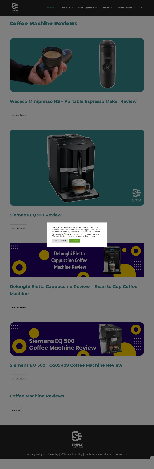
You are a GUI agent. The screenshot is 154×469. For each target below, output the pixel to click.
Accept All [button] (74, 241)
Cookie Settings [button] (60, 241)
